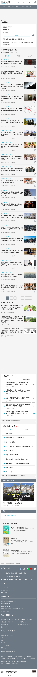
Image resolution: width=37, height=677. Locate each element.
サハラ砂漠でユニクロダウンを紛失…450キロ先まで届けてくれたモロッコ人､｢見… (18, 397)
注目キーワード (7, 511)
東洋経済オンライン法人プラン (9, 619)
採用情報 (10, 656)
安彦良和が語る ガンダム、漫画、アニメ (17, 459)
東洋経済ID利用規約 (22, 661)
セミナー (3, 576)
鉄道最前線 (9, 433)
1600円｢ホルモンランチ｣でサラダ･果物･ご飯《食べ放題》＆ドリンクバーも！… (17, 412)
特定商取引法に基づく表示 (8, 661)
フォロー (17, 35)
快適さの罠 (14, 538)
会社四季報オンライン (6, 603)
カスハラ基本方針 (5, 663)
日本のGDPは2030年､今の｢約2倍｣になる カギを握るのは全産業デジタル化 (11, 62)
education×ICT (5, 587)
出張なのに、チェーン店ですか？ (15, 437)
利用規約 (3, 648)
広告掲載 (29, 656)
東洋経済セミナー (22, 622)
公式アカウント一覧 (19, 656)
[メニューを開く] (35, 2)
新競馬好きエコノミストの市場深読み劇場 (17, 463)
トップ (3, 6)
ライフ (30, 579)
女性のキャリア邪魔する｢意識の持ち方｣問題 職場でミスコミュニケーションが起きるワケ (12, 264)
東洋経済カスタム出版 (24, 624)
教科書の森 (4, 627)
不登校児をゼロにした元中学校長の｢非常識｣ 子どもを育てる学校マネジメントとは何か (12, 158)
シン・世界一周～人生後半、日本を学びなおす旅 (19, 446)
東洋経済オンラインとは (7, 635)
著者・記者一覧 (10, 563)
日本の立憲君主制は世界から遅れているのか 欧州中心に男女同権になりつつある (12, 240)
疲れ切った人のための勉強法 (18, 527)
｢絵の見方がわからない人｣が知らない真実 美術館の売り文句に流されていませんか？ (12, 98)
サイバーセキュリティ (6, 590)
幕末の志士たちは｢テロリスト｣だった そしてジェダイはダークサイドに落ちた (12, 121)
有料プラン (4, 640)
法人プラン (4, 643)
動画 (27, 6)
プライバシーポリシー (22, 658)
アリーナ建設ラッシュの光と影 (12, 503)
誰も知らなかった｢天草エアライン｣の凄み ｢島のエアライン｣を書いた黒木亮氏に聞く (12, 134)
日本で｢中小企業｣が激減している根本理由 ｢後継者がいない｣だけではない (12, 275)
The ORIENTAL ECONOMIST (8, 601)
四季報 (11, 576)
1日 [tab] (10, 429)
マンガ (32, 6)
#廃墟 (8, 515)
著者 (5, 21)
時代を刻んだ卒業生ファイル (14, 454)
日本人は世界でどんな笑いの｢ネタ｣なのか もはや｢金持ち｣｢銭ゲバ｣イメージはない (12, 287)
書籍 (17, 576)
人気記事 (6, 376)
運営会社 (3, 656)
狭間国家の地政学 (15, 550)
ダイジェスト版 (10, 442)
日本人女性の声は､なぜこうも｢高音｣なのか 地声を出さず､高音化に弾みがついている (12, 146)
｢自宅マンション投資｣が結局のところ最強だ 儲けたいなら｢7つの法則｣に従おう (12, 228)
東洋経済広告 (4, 624)
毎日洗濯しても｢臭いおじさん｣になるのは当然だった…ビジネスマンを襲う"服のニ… (18, 390)
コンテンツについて (6, 637)
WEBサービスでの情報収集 (8, 658)
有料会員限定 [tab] (26, 379)
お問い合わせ (15, 663)
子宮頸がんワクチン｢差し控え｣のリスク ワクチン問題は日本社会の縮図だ (12, 251)
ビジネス (3, 579)
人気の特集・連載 (9, 426)
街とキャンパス (10, 450)
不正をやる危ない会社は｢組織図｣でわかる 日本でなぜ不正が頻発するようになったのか (12, 193)
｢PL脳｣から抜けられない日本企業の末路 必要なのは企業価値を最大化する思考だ (11, 110)
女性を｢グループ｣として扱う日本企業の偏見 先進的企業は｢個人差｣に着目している (12, 170)
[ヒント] (33, 35)
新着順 (7, 56)
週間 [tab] (26, 429)
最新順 (8, 6)
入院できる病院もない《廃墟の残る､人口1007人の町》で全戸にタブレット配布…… (17, 383)
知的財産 (32, 658)
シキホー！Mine (5, 611)
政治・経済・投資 (12, 579)
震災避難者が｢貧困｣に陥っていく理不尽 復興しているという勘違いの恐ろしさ (12, 216)
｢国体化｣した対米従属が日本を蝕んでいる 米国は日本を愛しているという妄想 (12, 204)
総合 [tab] (10, 379)
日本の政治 (9, 472)
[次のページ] (28, 298)
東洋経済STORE (5, 606)
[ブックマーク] (35, 67)
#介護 (4, 515)
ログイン (29, 2)
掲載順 (18, 56)
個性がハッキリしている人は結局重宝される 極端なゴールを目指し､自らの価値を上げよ (12, 86)
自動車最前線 (9, 467)
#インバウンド (15, 515)
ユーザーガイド (5, 645)
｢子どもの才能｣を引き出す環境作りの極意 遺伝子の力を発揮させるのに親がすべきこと (12, 73)
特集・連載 (15, 6)
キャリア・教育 (22, 579)
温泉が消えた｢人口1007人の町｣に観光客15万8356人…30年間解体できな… (18, 405)
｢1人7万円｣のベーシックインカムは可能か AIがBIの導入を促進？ (12, 181)
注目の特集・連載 (8, 480)
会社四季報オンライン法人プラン (26, 619)
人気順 (22, 6)
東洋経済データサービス (7, 622)
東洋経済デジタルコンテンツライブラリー (12, 608)
